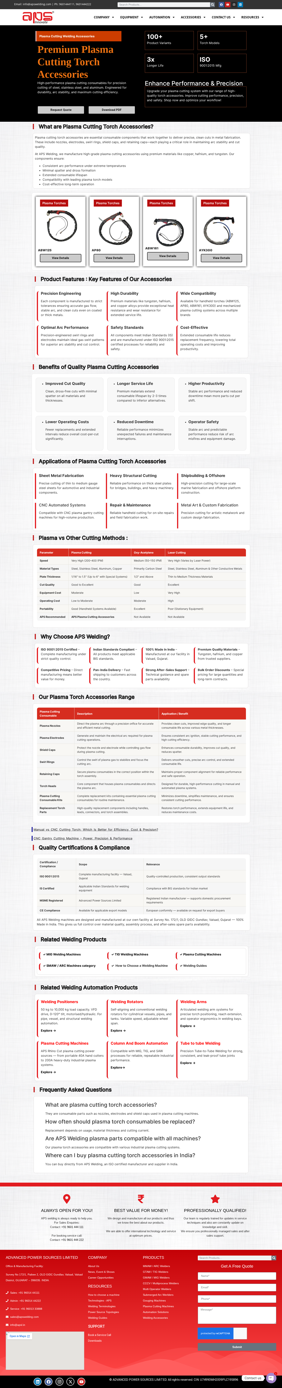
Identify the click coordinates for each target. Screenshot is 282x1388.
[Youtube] (227, 4)
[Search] (212, 4)
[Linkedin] (240, 4)
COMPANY (102, 17)
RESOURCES (250, 17)
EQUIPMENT (129, 17)
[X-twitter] (70, 1382)
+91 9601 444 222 (72, 1239)
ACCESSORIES (191, 17)
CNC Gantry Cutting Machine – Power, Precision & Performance (83, 838)
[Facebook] (221, 4)
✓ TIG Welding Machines (129, 954)
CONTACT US (221, 17)
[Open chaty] (271, 1378)
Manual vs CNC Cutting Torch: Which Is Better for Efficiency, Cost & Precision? (96, 829)
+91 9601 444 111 (72, 1227)
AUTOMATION (159, 17)
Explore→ (118, 1067)
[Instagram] (234, 4)
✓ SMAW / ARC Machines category (69, 966)
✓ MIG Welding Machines (62, 954)
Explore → (48, 1030)
